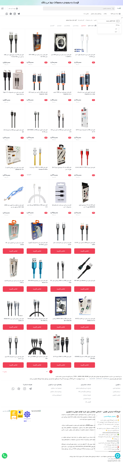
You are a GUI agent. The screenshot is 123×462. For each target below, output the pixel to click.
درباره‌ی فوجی (116, 391)
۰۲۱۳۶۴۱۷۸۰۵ (106, 379)
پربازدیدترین (75, 25)
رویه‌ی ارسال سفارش (56, 391)
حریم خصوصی (87, 398)
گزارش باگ (88, 402)
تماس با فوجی (116, 395)
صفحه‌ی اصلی (116, 388)
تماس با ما (86, 14)
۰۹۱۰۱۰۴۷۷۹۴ (92, 379)
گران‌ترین (52, 25)
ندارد (116, 31)
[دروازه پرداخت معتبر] (20, 416)
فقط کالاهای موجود (110, 21)
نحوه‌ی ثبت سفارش (56, 388)
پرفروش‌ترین (67, 25)
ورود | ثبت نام (12, 8)
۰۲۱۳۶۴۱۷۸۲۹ (99, 379)
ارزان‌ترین (59, 25)
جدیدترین (83, 25)
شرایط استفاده (87, 395)
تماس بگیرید (84, 251)
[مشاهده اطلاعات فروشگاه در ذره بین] (6, 416)
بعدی (5, 372)
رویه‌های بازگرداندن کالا (84, 391)
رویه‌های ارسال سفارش (96, 14)
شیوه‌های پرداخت (57, 395)
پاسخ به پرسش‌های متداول (83, 388)
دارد (116, 29)
